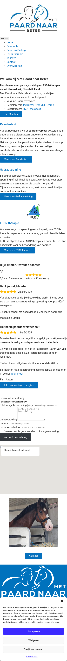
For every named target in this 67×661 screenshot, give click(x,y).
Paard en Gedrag (16, 50)
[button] (62, 601)
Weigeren (33, 640)
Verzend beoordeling (15, 437)
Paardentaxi (13, 46)
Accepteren (33, 631)
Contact (11, 61)
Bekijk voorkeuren (33, 649)
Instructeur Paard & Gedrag (38, 105)
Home (10, 42)
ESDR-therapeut (32, 108)
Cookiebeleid (32, 657)
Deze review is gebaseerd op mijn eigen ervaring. (31, 431)
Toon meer (17, 373)
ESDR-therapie (15, 54)
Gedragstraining (10, 169)
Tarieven (11, 58)
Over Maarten (14, 65)
